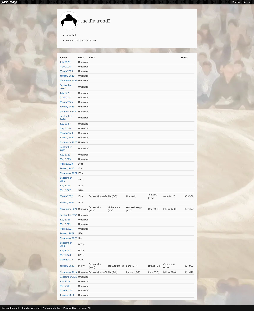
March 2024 (66, 132)
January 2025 (67, 106)
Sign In (246, 2)
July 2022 (65, 185)
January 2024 (67, 137)
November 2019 (68, 272)
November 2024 (68, 111)
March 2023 (66, 163)
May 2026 (65, 66)
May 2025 (65, 97)
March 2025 (66, 102)
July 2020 (65, 250)
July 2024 (65, 123)
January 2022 (67, 202)
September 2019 (68, 276)
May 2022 (65, 190)
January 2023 (67, 168)
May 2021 (65, 224)
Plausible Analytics (31, 308)
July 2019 (65, 281)
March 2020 (66, 259)
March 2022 (66, 196)
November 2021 (68, 208)
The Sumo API (83, 308)
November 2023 (68, 142)
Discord (236, 2)
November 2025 (68, 80)
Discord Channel (10, 308)
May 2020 (65, 255)
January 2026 (67, 75)
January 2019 (67, 295)
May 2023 (65, 159)
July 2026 (65, 62)
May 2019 (65, 285)
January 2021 (67, 233)
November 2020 (68, 238)
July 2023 (65, 154)
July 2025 (65, 93)
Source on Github (52, 308)
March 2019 (66, 290)
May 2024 (65, 128)
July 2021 (65, 219)
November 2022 (68, 173)
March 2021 (66, 228)
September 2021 (68, 215)
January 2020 (67, 265)
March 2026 (66, 71)
